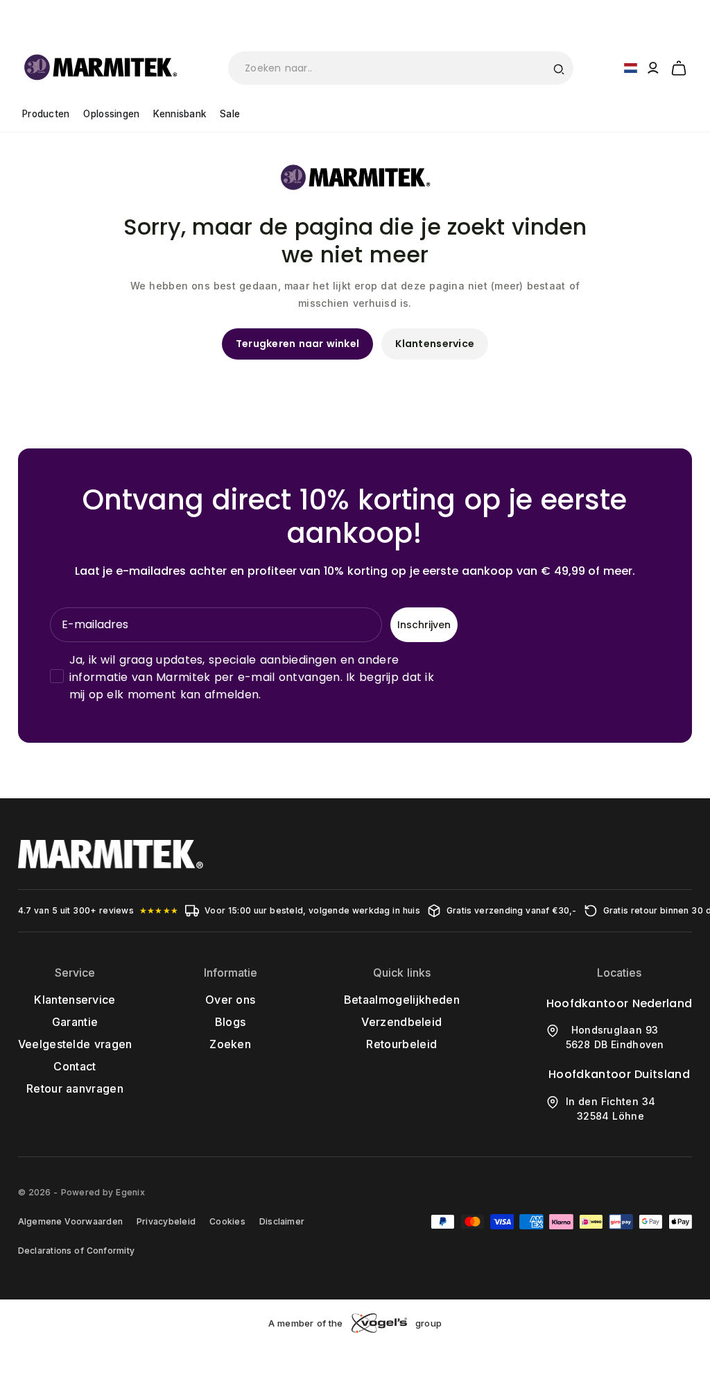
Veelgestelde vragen (75, 1044)
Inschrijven (424, 625)
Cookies (227, 1221)
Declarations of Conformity (76, 1250)
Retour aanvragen (74, 1088)
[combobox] (400, 68)
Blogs (230, 1021)
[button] (679, 65)
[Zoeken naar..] (558, 68)
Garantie (75, 1021)
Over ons (230, 999)
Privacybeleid (166, 1221)
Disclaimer (281, 1221)
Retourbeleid (401, 1044)
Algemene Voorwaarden (70, 1221)
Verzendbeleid (401, 1021)
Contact (74, 1066)
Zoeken (230, 1044)
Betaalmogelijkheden (402, 999)
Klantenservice (434, 344)
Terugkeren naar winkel (298, 344)
